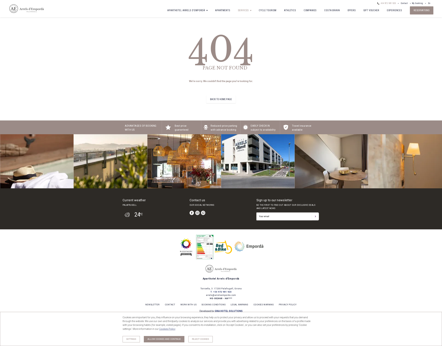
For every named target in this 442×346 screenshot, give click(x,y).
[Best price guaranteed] (168, 129)
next (437, 161)
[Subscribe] (315, 216)
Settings (131, 339)
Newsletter (152, 304)
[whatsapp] (203, 213)
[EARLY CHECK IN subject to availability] (245, 129)
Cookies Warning (263, 304)
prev (5, 161)
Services (243, 10)
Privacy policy (287, 304)
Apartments (222, 10)
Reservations (422, 10)
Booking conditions (213, 304)
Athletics (290, 10)
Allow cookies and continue (164, 339)
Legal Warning (239, 304)
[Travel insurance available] (285, 129)
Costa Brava (332, 10)
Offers (352, 10)
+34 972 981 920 (388, 3)
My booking (417, 3)
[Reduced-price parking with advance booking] (206, 129)
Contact (404, 3)
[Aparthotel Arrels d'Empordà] (26, 14)
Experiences (394, 10)
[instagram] (197, 213)
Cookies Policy (167, 329)
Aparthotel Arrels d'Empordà (186, 10)
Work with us (188, 304)
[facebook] (192, 213)
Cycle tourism (267, 10)
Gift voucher (371, 10)
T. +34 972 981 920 (221, 292)
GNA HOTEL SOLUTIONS (229, 311)
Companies (310, 10)
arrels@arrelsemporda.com (221, 295)
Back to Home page (221, 99)
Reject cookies (200, 339)
